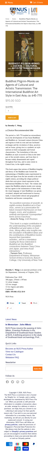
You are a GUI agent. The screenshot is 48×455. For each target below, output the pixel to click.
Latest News (11, 319)
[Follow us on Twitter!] (13, 382)
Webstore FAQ (12, 357)
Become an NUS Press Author (19, 349)
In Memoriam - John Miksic (18, 325)
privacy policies (11, 425)
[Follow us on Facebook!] (8, 382)
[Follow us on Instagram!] (18, 382)
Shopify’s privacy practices (22, 431)
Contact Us (11, 354)
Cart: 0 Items (38, 3)
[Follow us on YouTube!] (23, 382)
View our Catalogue (15, 352)
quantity (9, 107)
